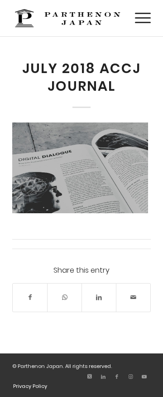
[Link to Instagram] (130, 376)
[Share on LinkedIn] (99, 297)
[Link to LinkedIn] (103, 376)
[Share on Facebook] (30, 297)
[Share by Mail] (133, 297)
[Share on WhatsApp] (65, 297)
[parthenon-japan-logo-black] (67, 18)
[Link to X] (89, 376)
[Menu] (138, 18)
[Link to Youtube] (144, 376)
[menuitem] (138, 18)
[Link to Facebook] (117, 376)
